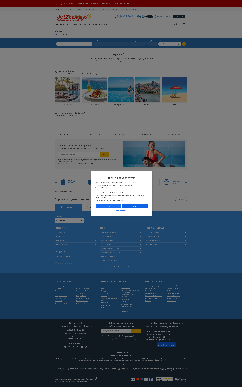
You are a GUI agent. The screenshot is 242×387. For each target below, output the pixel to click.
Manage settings (121, 210)
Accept (135, 206)
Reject (108, 206)
